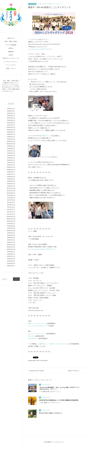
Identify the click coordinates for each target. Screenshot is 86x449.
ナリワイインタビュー (11, 61)
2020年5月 (10, 134)
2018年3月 (10, 181)
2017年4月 (10, 207)
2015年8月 (10, 254)
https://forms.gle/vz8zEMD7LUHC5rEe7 (40, 49)
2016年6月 (10, 230)
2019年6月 (10, 153)
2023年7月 (10, 113)
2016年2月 (10, 240)
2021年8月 (10, 122)
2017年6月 (10, 202)
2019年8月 (10, 148)
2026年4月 (10, 108)
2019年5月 (10, 155)
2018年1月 (10, 186)
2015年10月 (10, 249)
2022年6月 (10, 120)
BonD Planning (32, 338)
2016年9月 (10, 223)
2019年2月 (10, 162)
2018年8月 (10, 172)
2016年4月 (10, 235)
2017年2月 (10, 211)
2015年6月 (10, 258)
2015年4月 (10, 263)
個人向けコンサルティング (11, 58)
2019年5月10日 (42, 3)
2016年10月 (10, 221)
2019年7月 (10, 151)
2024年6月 (10, 111)
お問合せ (11, 48)
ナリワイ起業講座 (11, 45)
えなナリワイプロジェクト (36, 334)
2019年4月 (10, 158)
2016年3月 (10, 237)
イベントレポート (11, 65)
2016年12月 (10, 216)
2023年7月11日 (46, 410)
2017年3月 (10, 209)
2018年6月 (10, 176)
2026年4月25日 (46, 384)
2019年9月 (10, 146)
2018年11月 (10, 167)
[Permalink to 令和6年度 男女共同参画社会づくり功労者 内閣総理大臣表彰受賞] (32, 404)
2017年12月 (10, 188)
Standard (40, 385)
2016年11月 (9, 219)
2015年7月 (10, 256)
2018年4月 (10, 179)
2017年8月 (10, 197)
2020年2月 (10, 139)
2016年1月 (10, 242)
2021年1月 (10, 125)
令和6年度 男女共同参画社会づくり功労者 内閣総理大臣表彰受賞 (58, 400)
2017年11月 (10, 190)
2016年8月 (10, 226)
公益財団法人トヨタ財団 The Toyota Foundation (53, 344)
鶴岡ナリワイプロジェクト (10, 14)
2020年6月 (10, 132)
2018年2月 (10, 183)
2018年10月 (10, 169)
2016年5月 (10, 233)
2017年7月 (10, 200)
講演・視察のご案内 (11, 41)
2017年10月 (10, 193)
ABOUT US (11, 38)
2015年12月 (10, 244)
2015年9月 (10, 251)
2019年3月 (10, 160)
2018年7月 (10, 174)
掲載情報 (11, 51)
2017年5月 (10, 204)
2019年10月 (10, 143)
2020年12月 (10, 127)
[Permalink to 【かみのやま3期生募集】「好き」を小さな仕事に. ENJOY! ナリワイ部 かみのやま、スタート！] (32, 391)
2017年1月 (10, 214)
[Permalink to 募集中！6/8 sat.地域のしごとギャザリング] (54, 34)
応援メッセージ (11, 68)
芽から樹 (31, 336)
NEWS (11, 55)
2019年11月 (10, 141)
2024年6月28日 (46, 397)
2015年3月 (10, 265)
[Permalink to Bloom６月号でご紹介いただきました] (32, 417)
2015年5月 (10, 261)
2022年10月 (10, 118)
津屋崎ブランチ (46, 136)
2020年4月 (10, 136)
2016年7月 (10, 228)
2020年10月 (10, 129)
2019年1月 (10, 165)
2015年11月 (10, 247)
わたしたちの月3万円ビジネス (37, 326)
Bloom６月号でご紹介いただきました (50, 413)
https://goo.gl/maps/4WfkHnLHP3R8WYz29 (41, 249)
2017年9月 (10, 195)
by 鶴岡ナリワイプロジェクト (55, 3)
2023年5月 (10, 115)
